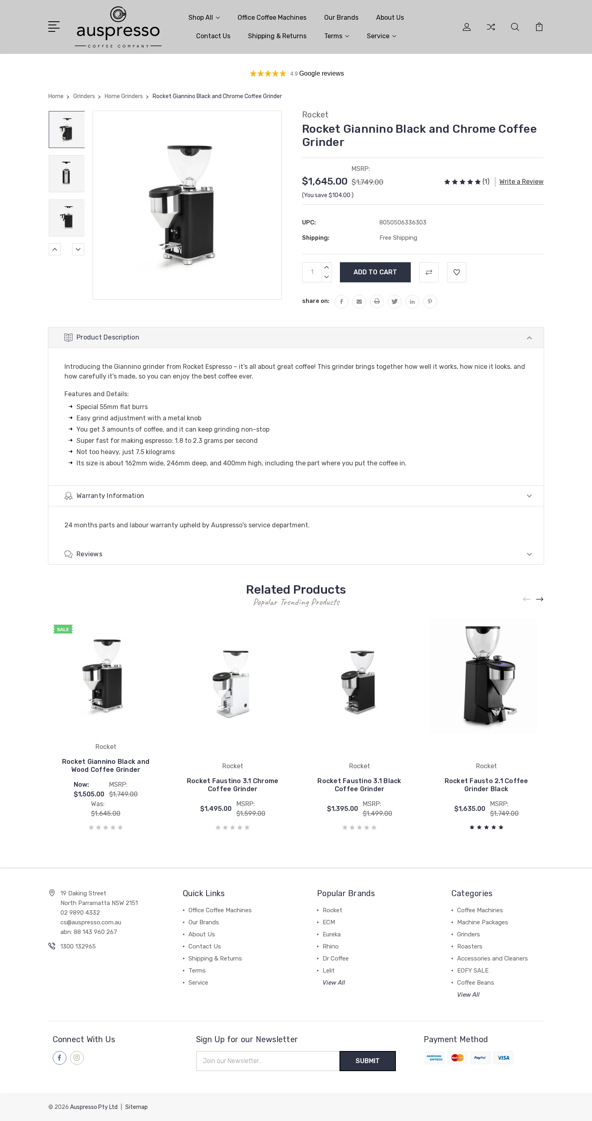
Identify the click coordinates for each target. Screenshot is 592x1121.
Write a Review (521, 181)
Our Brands (341, 17)
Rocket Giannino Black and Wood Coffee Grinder (105, 765)
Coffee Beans (475, 982)
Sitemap (136, 1107)
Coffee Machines (480, 910)
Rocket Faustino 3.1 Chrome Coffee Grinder (233, 785)
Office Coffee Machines (272, 17)
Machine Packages (482, 922)
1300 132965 (78, 946)
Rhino (331, 946)
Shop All (200, 17)
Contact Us (213, 36)
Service (378, 36)
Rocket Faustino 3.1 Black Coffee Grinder (359, 785)
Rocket (332, 910)
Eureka (332, 934)
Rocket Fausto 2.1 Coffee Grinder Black (486, 785)
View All (334, 982)
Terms (333, 36)
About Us (390, 17)
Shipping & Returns (277, 36)
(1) (485, 181)
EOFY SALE (473, 970)
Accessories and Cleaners (492, 958)
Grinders (468, 934)
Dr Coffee (336, 958)
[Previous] (55, 249)
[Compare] (490, 32)
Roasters (469, 946)
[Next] (78, 249)
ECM (329, 922)
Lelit (329, 970)
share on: (315, 300)
